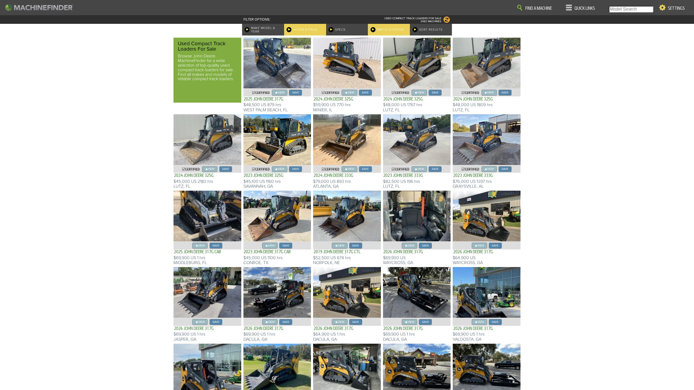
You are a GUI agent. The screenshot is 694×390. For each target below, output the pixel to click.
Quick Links (584, 8)
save (295, 92)
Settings (676, 8)
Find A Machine (538, 8)
